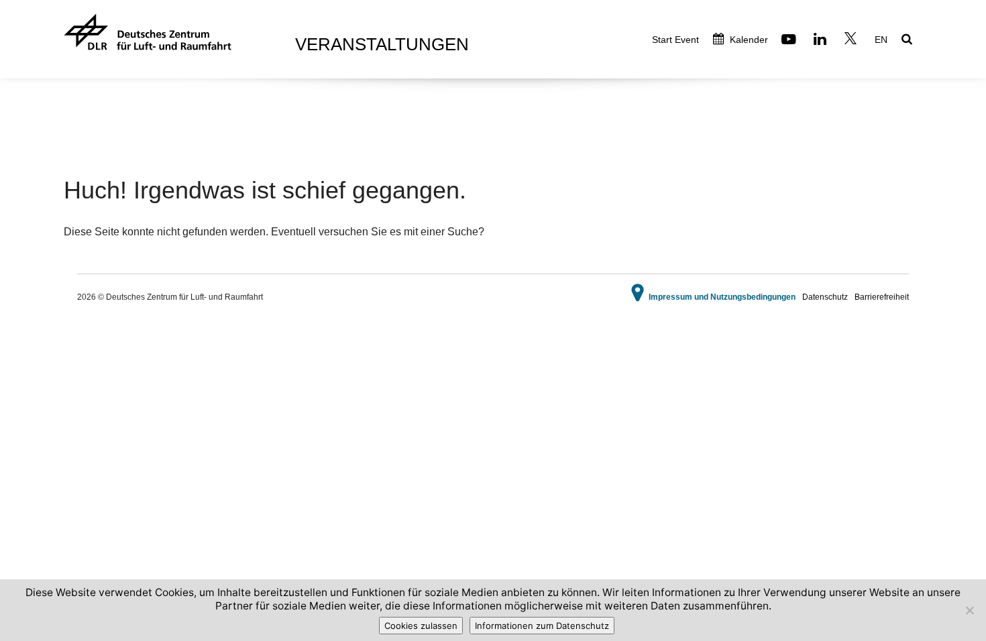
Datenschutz (825, 297)
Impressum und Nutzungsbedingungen (722, 297)
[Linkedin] (822, 40)
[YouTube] (790, 40)
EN (881, 39)
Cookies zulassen (420, 625)
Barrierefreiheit (882, 297)
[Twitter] (852, 40)
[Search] (908, 40)
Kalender (747, 39)
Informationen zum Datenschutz (542, 625)
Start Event (675, 39)
